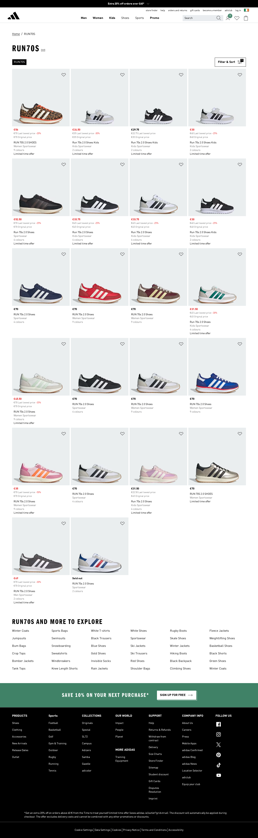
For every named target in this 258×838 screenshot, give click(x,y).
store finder (152, 10)
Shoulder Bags (140, 668)
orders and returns (177, 10)
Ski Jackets (138, 646)
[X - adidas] (231, 745)
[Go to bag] (245, 18)
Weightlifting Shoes (222, 638)
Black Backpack (181, 661)
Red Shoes (137, 661)
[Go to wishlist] (236, 18)
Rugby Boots (178, 630)
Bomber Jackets (23, 661)
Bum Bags (19, 646)
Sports (139, 18)
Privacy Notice (131, 830)
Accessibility (175, 830)
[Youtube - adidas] (231, 776)
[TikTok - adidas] (231, 766)
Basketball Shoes (220, 646)
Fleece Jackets (219, 630)
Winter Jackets (180, 646)
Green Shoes (217, 661)
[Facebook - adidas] (231, 725)
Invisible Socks (101, 661)
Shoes (125, 18)
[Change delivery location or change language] (246, 11)
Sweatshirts (59, 653)
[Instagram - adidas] (231, 735)
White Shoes (139, 630)
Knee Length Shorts (65, 668)
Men (84, 18)
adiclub (228, 10)
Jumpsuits (19, 638)
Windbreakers (61, 661)
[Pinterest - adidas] (231, 755)
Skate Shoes (178, 638)
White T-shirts (100, 630)
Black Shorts (218, 653)
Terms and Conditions (154, 830)
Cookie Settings (84, 830)
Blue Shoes (98, 646)
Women (98, 18)
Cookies (116, 830)
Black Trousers (101, 638)
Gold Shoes (98, 653)
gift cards (195, 10)
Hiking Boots (178, 653)
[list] (113, 62)
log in (238, 10)
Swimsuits (58, 638)
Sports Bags (60, 630)
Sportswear (138, 638)
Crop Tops (18, 653)
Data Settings (102, 830)
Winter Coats (20, 630)
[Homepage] (14, 16)
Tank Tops (18, 668)
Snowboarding (61, 646)
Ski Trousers (139, 653)
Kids (112, 18)
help (163, 10)
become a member (212, 10)
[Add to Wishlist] (64, 75)
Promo (154, 18)
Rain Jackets (99, 668)
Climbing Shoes (180, 668)
